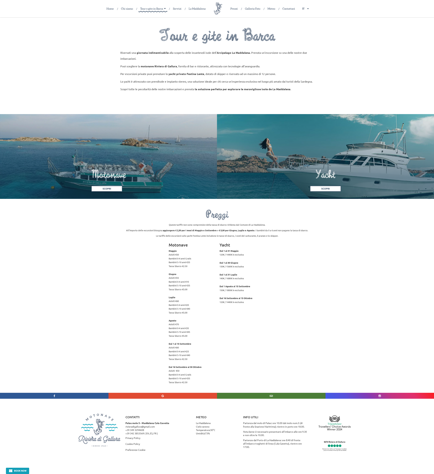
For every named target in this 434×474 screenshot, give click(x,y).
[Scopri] (108, 156)
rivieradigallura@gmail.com (140, 426)
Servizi (177, 8)
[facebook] (54, 396)
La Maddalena (197, 8)
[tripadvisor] (271, 396)
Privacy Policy (132, 437)
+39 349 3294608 (134, 429)
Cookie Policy (132, 443)
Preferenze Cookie (135, 449)
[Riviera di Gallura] (218, 8)
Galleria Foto (252, 8)
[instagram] (380, 396)
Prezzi (234, 8)
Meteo (271, 8)
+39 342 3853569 (134, 433)
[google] (162, 396)
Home (110, 8)
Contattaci (288, 8)
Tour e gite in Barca (151, 8)
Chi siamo (127, 8)
